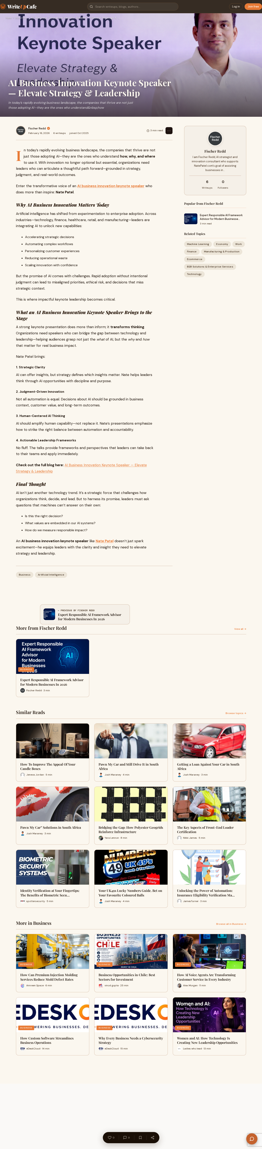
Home (9, 18)
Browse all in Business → (231, 924)
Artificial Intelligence (51, 574)
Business (21, 18)
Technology (194, 274)
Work (238, 244)
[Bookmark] (140, 1137)
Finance (192, 251)
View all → (240, 629)
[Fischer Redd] (20, 130)
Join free (253, 6)
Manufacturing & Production (222, 251)
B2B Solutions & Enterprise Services (210, 266)
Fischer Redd (37, 128)
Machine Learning (198, 244)
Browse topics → (236, 713)
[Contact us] (251, 1138)
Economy (222, 244)
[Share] (152, 1137)
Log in (236, 6)
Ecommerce (195, 259)
